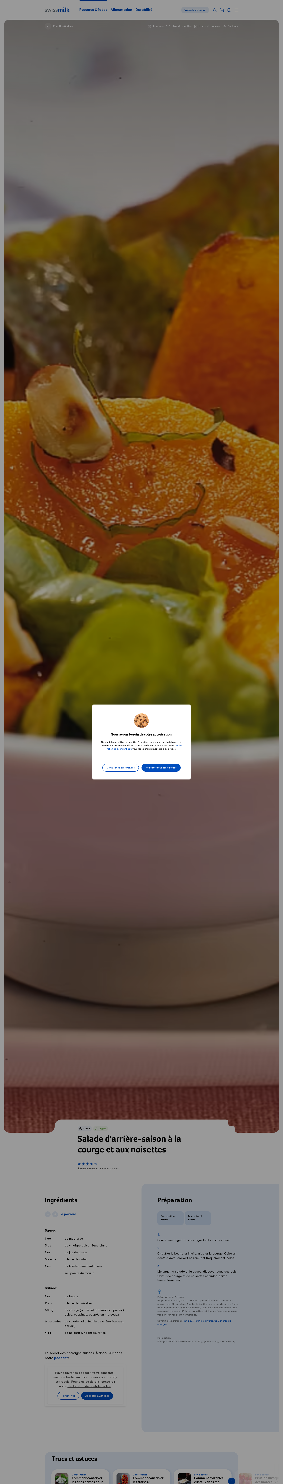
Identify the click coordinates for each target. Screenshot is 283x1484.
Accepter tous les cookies (161, 768)
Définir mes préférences (120, 768)
